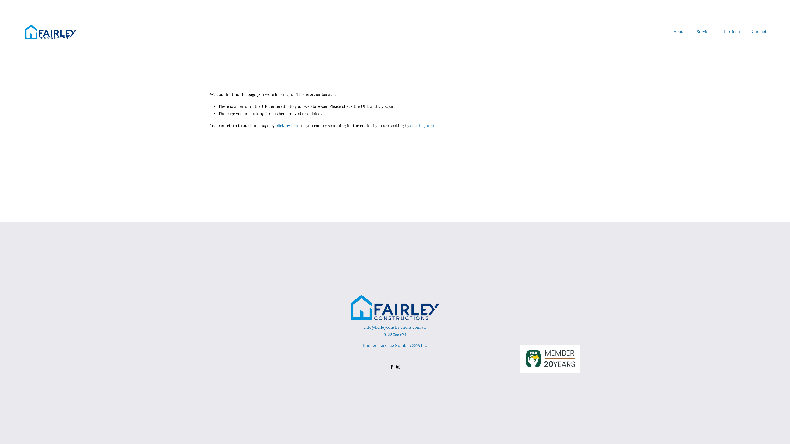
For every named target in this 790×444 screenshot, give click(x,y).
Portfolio (732, 32)
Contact (759, 32)
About (679, 32)
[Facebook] (392, 367)
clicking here (287, 126)
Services (704, 32)
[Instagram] (398, 367)
